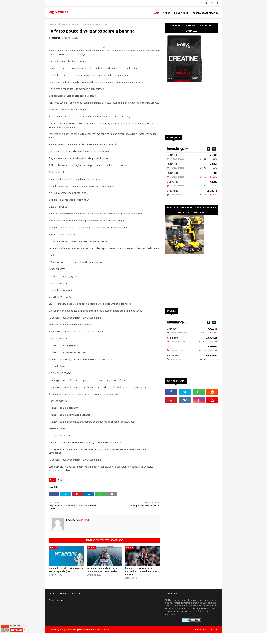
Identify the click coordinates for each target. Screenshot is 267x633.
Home (198, 629)
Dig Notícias (58, 12)
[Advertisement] (188, 109)
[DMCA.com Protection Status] (191, 621)
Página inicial (54, 24)
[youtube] (212, 400)
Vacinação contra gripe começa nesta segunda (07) (66, 570)
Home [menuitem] (156, 13)
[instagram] (212, 3)
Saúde (64, 24)
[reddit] (212, 392)
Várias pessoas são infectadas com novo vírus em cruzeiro (104, 570)
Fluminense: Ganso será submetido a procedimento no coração (141, 571)
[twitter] (206, 3)
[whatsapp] (199, 392)
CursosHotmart (56, 600)
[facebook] (201, 3)
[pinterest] (217, 3)
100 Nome (55, 38)
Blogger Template (68, 629)
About (206, 629)
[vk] (185, 400)
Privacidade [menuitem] (181, 13)
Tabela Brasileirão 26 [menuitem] (205, 13)
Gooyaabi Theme (100, 629)
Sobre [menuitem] (166, 13)
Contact (214, 629)
